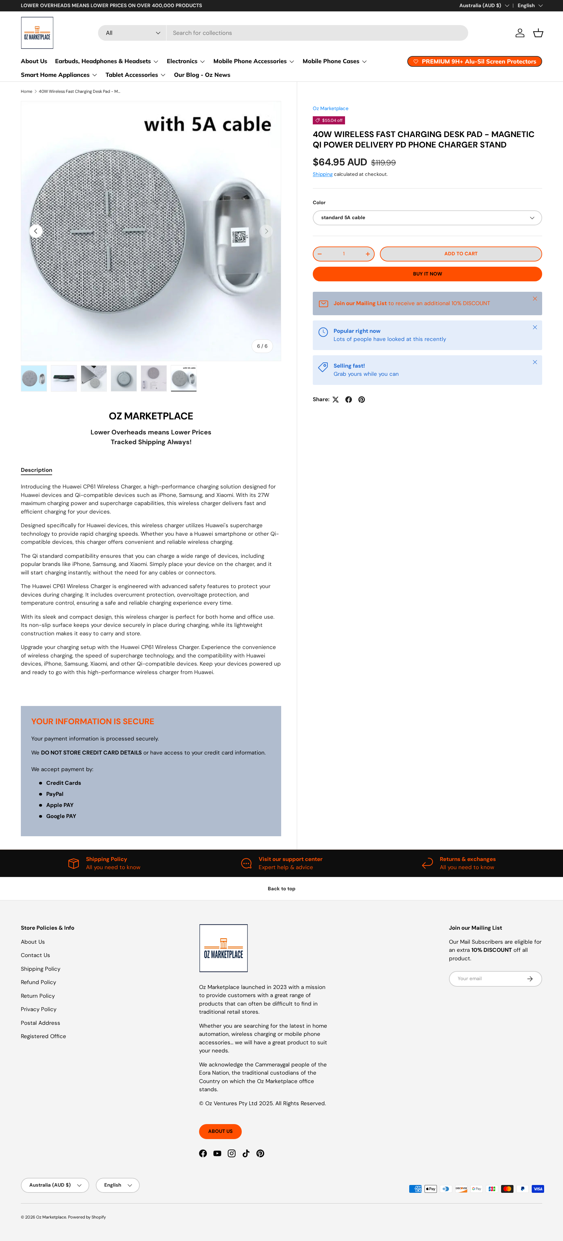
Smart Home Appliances (55, 74)
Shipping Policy (40, 968)
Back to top (282, 888)
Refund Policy (38, 982)
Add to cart (461, 253)
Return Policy (38, 995)
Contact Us (35, 955)
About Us (34, 61)
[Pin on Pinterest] (361, 399)
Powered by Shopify (87, 1217)
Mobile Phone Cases (331, 61)
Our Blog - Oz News (202, 74)
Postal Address (40, 1022)
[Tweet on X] (335, 399)
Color (319, 203)
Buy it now (427, 274)
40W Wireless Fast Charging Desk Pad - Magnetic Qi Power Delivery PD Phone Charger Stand (80, 91)
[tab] (36, 469)
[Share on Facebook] (348, 399)
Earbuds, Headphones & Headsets (103, 61)
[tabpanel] (151, 586)
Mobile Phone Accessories (250, 61)
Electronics (182, 61)
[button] (538, 33)
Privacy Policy (38, 1009)
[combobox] (283, 33)
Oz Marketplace (331, 108)
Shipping (323, 174)
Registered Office (43, 1036)
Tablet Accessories (132, 74)
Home (26, 91)
